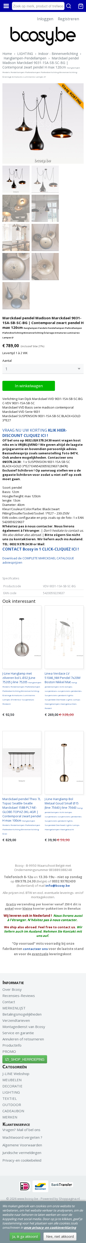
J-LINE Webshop (15, 1073)
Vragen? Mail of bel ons (21, 1129)
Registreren (68, 18)
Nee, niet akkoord (60, 1236)
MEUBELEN (12, 1079)
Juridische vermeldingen (21, 1152)
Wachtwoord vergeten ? (22, 1137)
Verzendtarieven (16, 1020)
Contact (8, 1001)
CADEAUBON (13, 1110)
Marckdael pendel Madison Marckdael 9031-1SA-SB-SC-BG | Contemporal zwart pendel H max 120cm (41, 67)
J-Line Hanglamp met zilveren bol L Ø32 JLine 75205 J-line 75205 (21, 688)
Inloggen (45, 18)
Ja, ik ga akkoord (25, 1236)
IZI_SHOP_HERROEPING (24, 1059)
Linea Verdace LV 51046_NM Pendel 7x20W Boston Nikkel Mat (63, 690)
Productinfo (12, 1045)
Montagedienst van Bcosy (23, 1026)
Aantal (7, 360)
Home (7, 53)
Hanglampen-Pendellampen (25, 58)
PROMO (9, 1051)
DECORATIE (12, 1086)
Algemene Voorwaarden (22, 1145)
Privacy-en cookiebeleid (21, 1160)
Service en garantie (18, 1032)
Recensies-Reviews (18, 995)
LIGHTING (25, 53)
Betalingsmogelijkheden (22, 1014)
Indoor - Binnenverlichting (58, 53)
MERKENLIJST (14, 1008)
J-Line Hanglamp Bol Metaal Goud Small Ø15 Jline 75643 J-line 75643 (64, 814)
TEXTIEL (9, 1098)
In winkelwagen (29, 385)
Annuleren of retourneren (23, 1039)
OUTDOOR (11, 1104)
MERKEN (9, 1117)
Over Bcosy (12, 989)
